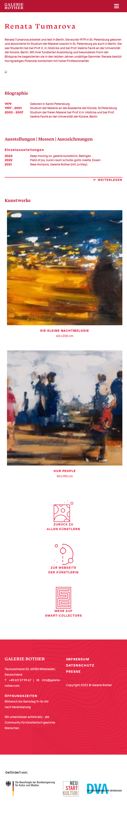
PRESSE (73, 671)
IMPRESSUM (77, 659)
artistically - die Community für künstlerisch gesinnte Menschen (30, 722)
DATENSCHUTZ (80, 665)
